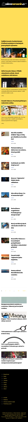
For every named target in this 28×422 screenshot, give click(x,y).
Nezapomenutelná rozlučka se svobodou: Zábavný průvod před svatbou (12, 306)
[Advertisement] (14, 25)
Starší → (25, 290)
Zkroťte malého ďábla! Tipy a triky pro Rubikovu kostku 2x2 (19, 136)
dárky (12, 154)
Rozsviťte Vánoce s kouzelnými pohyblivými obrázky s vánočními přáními (18, 243)
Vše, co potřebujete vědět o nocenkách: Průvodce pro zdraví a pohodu (12, 346)
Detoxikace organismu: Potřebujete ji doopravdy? (16, 211)
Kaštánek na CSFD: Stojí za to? (18, 164)
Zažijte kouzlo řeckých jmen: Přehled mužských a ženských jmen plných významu (12, 43)
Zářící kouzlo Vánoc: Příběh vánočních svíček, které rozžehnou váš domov (11, 73)
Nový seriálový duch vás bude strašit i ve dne (18, 226)
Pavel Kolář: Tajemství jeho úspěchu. (16, 257)
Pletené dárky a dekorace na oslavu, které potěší (18, 150)
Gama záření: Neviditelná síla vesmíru (17, 273)
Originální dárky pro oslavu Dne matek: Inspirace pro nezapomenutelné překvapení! (11, 361)
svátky (2, 95)
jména (2, 65)
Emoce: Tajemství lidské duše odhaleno (17, 180)
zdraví (12, 184)
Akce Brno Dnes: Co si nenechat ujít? (18, 194)
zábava (12, 141)
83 (18, 290)
